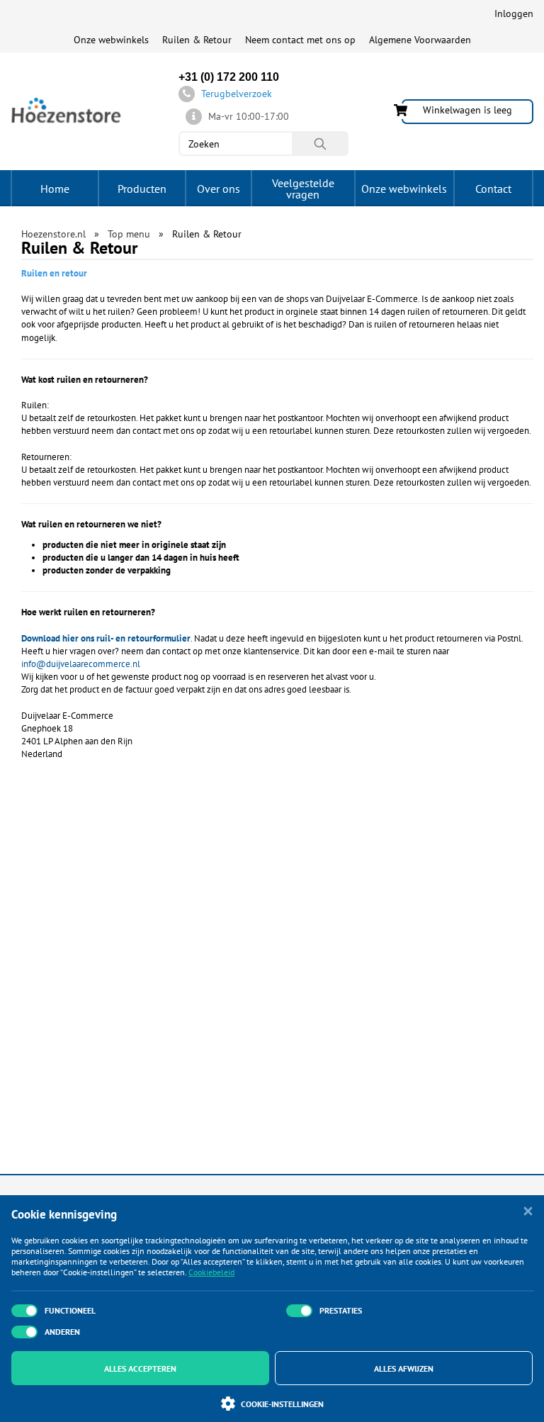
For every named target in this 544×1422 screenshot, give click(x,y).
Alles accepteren (140, 1368)
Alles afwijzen (404, 1368)
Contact (493, 188)
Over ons (218, 188)
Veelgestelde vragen (303, 188)
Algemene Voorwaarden (420, 39)
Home (54, 188)
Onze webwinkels (111, 39)
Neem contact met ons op (300, 39)
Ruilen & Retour (197, 39)
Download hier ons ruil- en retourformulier (106, 638)
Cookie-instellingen (282, 1404)
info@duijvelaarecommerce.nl (80, 664)
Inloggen (513, 13)
